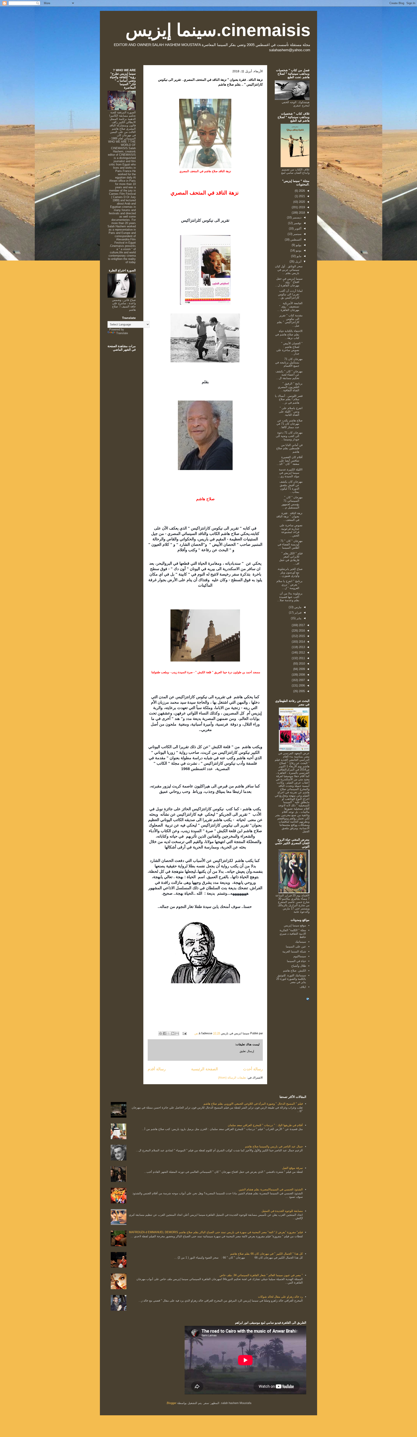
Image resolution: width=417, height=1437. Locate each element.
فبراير (297, 612)
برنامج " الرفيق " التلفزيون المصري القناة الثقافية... (290, 387)
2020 (301, 201)
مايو (298, 256)
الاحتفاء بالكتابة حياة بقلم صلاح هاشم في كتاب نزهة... (289, 334)
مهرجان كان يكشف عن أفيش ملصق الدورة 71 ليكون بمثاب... (291, 486)
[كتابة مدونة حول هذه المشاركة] (173, 1033)
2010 (301, 663)
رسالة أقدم (157, 1069)
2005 (301, 691)
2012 (301, 652)
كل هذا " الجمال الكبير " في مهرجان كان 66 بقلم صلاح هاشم (266, 1253)
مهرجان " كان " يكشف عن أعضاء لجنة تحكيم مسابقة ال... (289, 375)
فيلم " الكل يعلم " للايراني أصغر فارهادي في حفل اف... (291, 558)
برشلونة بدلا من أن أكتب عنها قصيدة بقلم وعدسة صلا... (290, 597)
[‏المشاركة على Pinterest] (160, 1033)
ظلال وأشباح (298, 965)
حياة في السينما (296, 961)
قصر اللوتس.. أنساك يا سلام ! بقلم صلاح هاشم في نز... (289, 399)
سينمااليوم (299, 956)
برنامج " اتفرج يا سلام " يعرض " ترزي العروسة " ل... (289, 584)
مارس (297, 607)
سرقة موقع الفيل (292, 1168)
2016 (301, 630)
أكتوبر (297, 228)
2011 (301, 658)
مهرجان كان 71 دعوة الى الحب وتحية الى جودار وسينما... (289, 436)
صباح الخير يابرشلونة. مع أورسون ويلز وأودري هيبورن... (290, 572)
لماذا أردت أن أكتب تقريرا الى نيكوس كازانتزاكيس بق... (290, 294)
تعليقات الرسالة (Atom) (232, 1077)
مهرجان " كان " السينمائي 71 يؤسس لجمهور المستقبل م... (292, 502)
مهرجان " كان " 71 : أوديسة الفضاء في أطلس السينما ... (290, 544)
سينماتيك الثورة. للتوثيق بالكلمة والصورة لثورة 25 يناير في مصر (291, 979)
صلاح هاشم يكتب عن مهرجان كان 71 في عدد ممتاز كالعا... (289, 424)
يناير (298, 618)
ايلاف (303, 986)
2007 (301, 680)
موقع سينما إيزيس (295, 925)
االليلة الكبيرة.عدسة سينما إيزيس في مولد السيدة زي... (290, 473)
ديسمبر (296, 217)
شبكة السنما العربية (294, 951)
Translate (122, 333)
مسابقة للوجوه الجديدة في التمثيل (282, 1211)
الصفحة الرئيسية (204, 1069)
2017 (301, 625)
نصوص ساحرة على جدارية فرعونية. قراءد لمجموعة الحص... (291, 530)
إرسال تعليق (247, 1051)
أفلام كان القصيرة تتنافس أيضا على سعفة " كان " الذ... (290, 460)
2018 (301, 212)
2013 (301, 647)
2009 (301, 669)
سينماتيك (300, 941)
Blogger (171, 1403)
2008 (301, 674)
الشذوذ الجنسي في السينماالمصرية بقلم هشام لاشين (271, 1189)
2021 (301, 196)
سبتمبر (296, 234)
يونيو (298, 250)
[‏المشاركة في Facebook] (164, 1033)
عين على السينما (296, 946)
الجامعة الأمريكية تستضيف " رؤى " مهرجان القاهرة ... (290, 307)
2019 (301, 207)
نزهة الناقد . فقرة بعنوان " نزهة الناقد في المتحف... (289, 516)
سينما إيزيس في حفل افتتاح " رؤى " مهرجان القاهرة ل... (289, 282)
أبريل (297, 261)
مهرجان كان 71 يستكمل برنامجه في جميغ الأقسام (289, 362)
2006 (301, 685)
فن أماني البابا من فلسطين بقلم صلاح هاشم (289, 448)
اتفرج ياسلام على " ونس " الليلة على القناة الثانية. (291, 411)
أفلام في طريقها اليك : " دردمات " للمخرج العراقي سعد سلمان (265, 1125)
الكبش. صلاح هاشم (294, 970)
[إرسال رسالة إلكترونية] (185, 1033)
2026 (301, 190)
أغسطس (295, 239)
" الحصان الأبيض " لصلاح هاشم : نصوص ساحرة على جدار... (289, 348)
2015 (301, 636)
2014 (301, 641)
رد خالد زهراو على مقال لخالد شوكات (280, 1296)
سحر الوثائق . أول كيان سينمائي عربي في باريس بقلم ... (289, 270)
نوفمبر (297, 223)
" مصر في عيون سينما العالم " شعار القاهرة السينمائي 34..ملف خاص (261, 1275)
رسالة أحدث (253, 1069)
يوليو (298, 245)
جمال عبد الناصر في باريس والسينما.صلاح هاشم (274, 1146)
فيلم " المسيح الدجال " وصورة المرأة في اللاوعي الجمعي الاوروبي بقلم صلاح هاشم (253, 1103)
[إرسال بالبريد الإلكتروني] (177, 1033)
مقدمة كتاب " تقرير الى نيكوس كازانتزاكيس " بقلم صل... (290, 320)
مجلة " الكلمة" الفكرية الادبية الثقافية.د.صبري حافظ (293, 934)
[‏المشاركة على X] (169, 1033)
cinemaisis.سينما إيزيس (218, 30)
